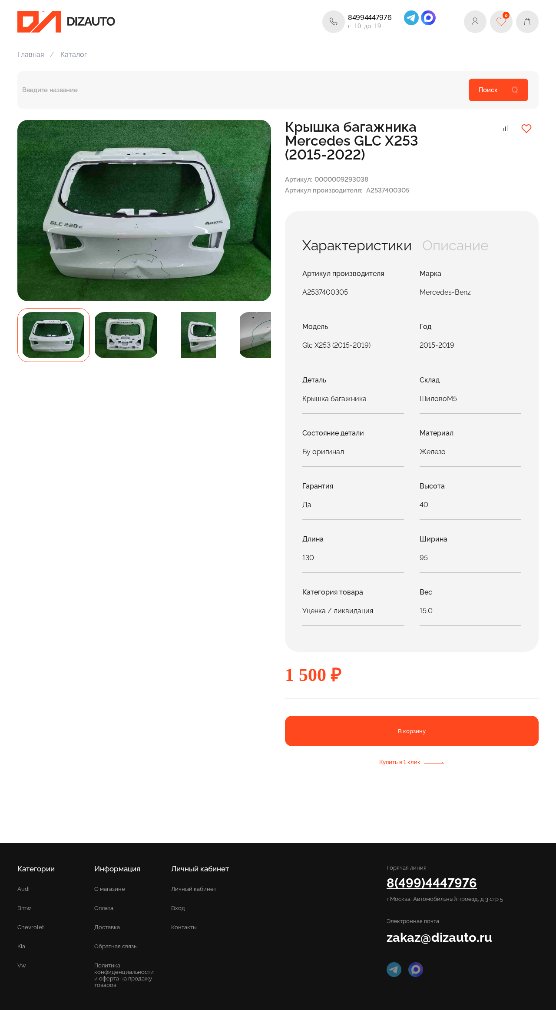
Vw (21, 965)
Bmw (24, 908)
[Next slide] (255, 210)
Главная (30, 54)
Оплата (103, 908)
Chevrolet (30, 927)
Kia (21, 946)
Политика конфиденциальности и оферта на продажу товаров (124, 975)
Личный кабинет (193, 889)
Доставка (107, 927)
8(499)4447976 (432, 882)
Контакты (184, 927)
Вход (178, 908)
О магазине (109, 889)
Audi (23, 889)
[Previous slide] (34, 210)
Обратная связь (115, 946)
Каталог (73, 54)
